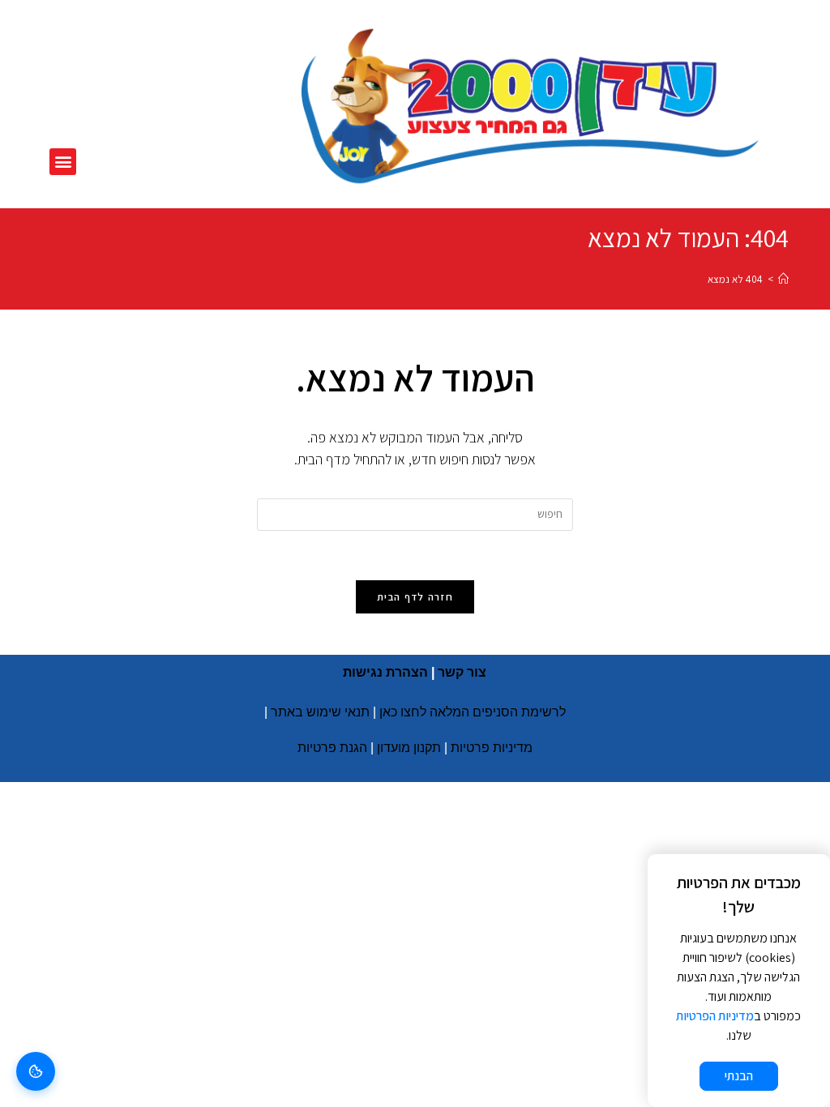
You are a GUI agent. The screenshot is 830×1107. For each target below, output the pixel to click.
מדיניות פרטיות (492, 747)
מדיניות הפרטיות (715, 1015)
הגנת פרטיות (332, 747)
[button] (62, 161)
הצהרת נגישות (385, 672)
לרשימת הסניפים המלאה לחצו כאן (472, 712)
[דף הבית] (783, 279)
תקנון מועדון (409, 747)
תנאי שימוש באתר (320, 712)
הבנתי (739, 1075)
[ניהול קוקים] (35, 1071)
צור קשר (462, 672)
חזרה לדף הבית (415, 597)
